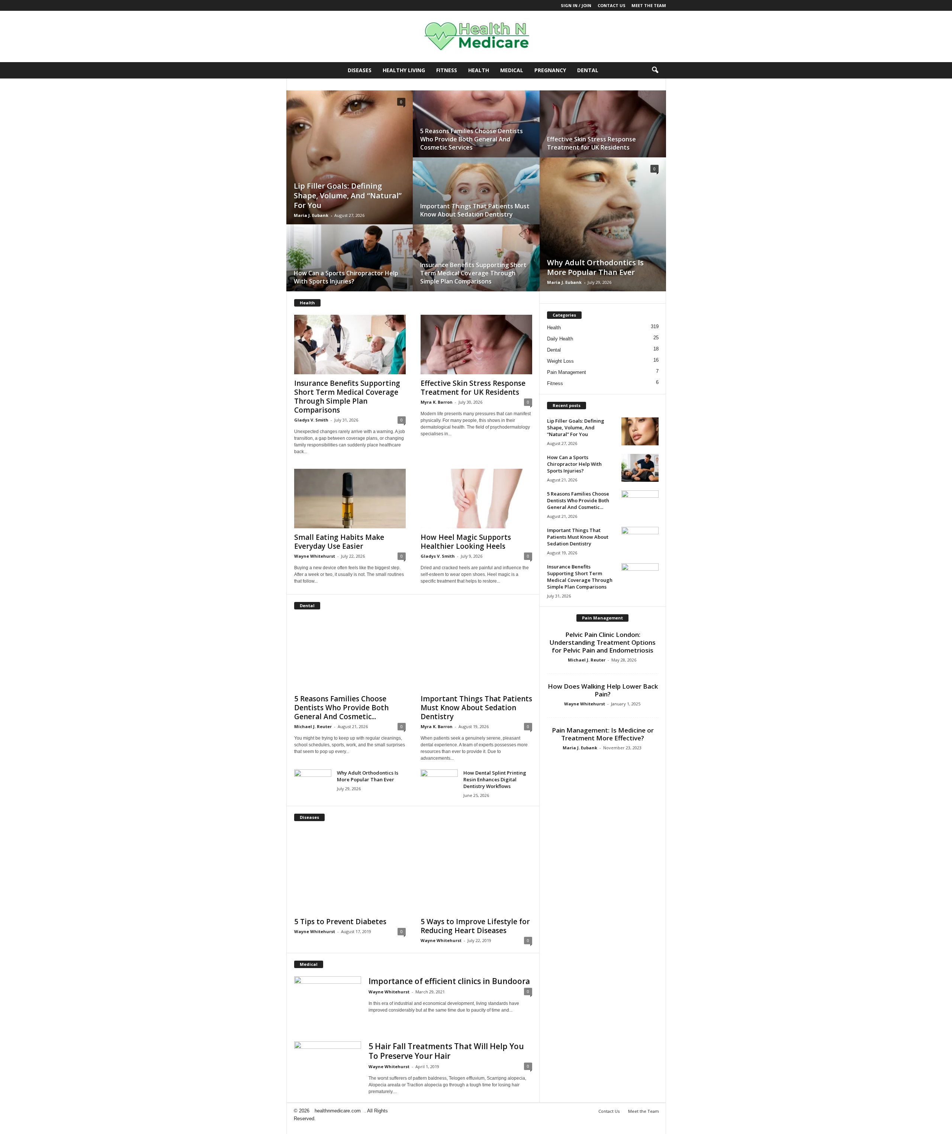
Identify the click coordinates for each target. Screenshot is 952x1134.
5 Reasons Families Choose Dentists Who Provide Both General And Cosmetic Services (471, 139)
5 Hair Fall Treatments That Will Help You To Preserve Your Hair (446, 1051)
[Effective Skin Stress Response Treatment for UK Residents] (603, 131)
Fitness (446, 70)
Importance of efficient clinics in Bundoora (449, 981)
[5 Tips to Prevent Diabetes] (350, 871)
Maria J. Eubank (311, 215)
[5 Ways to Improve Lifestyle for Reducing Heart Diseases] (476, 871)
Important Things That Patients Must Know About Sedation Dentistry (475, 210)
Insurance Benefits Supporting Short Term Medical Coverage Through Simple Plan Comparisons (473, 273)
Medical (511, 70)
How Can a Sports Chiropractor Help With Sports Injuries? (346, 277)
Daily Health (560, 339)
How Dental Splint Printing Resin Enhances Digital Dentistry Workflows (494, 779)
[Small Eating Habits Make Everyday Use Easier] (350, 498)
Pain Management (566, 372)
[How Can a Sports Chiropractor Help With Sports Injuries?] (349, 265)
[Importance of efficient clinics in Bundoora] (327, 990)
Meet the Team (648, 5)
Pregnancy (550, 70)
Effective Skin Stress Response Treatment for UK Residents (591, 143)
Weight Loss (560, 361)
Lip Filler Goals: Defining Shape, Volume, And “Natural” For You (348, 195)
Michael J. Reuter (313, 726)
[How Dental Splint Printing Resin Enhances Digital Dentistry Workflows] (439, 783)
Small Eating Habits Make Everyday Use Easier (339, 541)
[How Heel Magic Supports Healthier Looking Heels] (476, 498)
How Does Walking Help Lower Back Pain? (603, 690)
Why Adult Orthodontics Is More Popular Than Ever (595, 267)
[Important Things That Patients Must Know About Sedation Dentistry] (476, 198)
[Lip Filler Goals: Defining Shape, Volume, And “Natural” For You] (349, 164)
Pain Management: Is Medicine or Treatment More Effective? (603, 734)
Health (478, 70)
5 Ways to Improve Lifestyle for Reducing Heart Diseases (475, 926)
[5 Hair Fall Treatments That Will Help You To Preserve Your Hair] (327, 1066)
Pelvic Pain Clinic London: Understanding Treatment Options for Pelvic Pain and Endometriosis (603, 642)
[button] (655, 70)
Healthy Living (404, 70)
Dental (587, 70)
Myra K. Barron (437, 402)
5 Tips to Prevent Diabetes (340, 921)
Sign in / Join (576, 5)
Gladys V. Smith (311, 420)
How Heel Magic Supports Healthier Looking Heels (466, 541)
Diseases (360, 70)
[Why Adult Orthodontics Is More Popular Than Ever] (603, 231)
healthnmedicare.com (338, 1111)
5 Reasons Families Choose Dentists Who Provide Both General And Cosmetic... (341, 707)
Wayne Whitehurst (314, 556)
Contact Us (611, 5)
